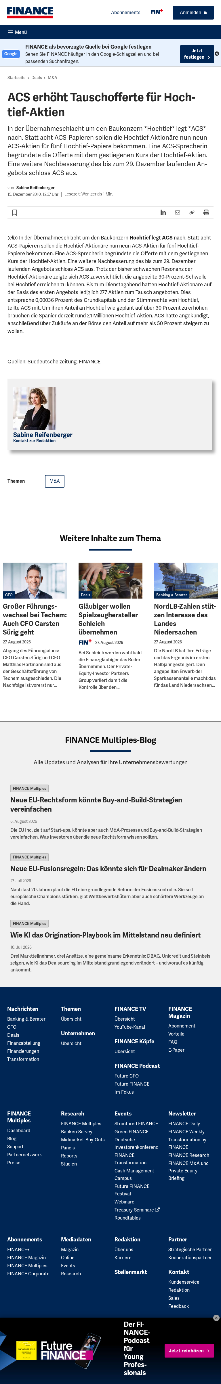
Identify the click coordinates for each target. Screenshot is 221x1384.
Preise (13, 1163)
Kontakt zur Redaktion (34, 440)
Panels (68, 1148)
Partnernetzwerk (24, 1155)
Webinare (124, 1202)
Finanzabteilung (23, 1043)
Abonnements (125, 12)
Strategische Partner (190, 1250)
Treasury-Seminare (135, 1210)
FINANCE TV (130, 1009)
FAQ (172, 1042)
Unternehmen (78, 1033)
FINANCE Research (188, 1155)
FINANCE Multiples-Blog (110, 740)
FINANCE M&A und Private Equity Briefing (188, 1170)
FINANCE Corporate (28, 1274)
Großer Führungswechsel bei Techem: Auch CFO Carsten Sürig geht (35, 619)
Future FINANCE (132, 1084)
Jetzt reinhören (186, 1351)
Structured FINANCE (136, 1124)
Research (72, 1113)
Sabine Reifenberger (35, 187)
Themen (71, 1009)
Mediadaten (76, 1239)
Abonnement (181, 1026)
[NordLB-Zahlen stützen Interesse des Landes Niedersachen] (186, 581)
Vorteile (176, 1034)
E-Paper (176, 1050)
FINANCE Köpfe (134, 1041)
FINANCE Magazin (180, 1012)
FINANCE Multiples (29, 788)
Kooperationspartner (190, 1258)
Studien (69, 1164)
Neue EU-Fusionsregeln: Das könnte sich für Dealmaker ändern (109, 868)
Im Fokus (124, 1092)
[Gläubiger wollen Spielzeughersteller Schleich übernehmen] (111, 581)
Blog (11, 1139)
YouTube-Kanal (130, 1027)
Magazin (70, 1250)
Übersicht (71, 1019)
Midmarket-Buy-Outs (83, 1140)
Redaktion (127, 1239)
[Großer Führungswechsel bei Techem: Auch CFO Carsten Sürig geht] (35, 581)
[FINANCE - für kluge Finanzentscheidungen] (157, 11)
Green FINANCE (131, 1132)
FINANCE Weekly (186, 1132)
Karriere (123, 1258)
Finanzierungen (23, 1051)
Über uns (124, 1250)
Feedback (178, 1306)
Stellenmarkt (131, 1272)
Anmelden (190, 12)
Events (123, 1113)
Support (15, 1147)
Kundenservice (183, 1282)
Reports (69, 1156)
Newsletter (182, 1113)
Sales (174, 1298)
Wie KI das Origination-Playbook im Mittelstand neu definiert (105, 935)
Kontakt (178, 1272)
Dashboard (18, 1131)
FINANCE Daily (184, 1124)
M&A (52, 77)
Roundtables (128, 1218)
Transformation (23, 1059)
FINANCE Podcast (137, 1066)
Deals (36, 77)
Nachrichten (22, 1009)
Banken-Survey (76, 1132)
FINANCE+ (18, 1250)
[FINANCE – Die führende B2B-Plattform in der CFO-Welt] (30, 12)
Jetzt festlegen (194, 54)
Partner (177, 1239)
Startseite (16, 77)
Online (68, 1258)
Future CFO (127, 1076)
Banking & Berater (171, 595)
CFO (9, 595)
